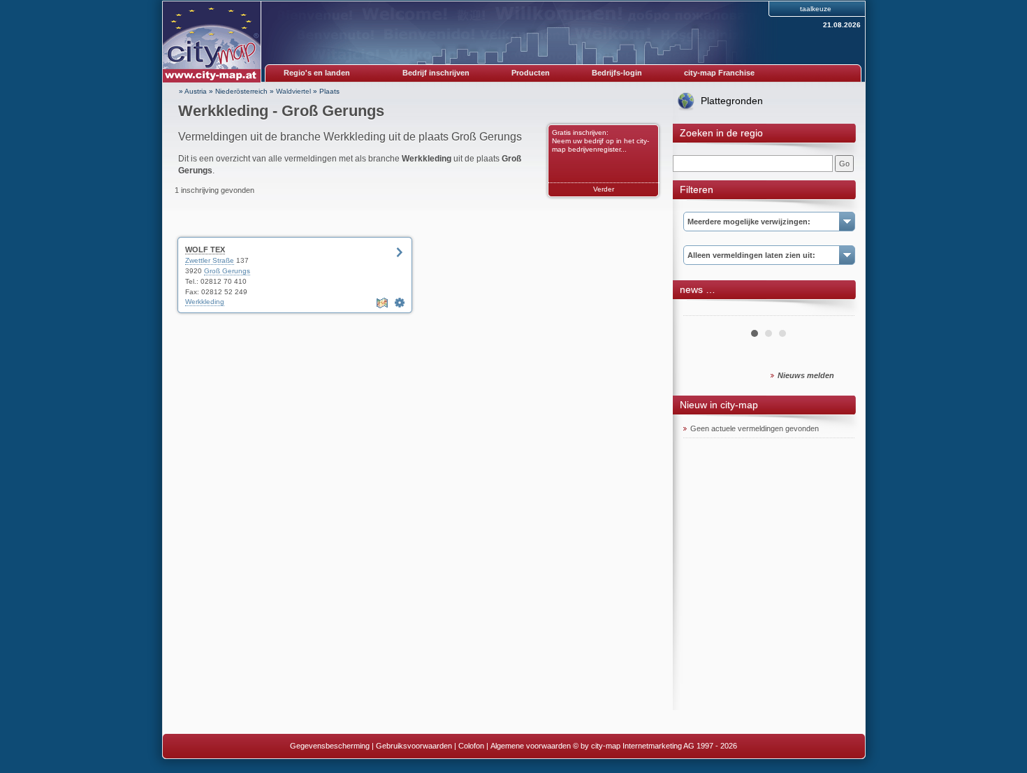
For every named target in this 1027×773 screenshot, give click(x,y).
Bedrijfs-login (617, 72)
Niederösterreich (241, 91)
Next (836, 310)
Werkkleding (204, 301)
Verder (603, 189)
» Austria (193, 91)
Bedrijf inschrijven (435, 72)
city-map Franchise (719, 72)
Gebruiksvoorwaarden (414, 746)
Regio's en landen (317, 72)
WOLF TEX (205, 249)
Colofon (471, 746)
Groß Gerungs (227, 271)
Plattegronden (732, 100)
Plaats (329, 91)
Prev (701, 310)
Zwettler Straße (209, 260)
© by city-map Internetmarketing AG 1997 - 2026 (655, 746)
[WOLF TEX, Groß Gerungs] (399, 302)
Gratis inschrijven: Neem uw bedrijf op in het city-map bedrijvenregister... (600, 141)
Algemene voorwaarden (530, 746)
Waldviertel (293, 91)
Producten (530, 72)
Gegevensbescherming (330, 746)
